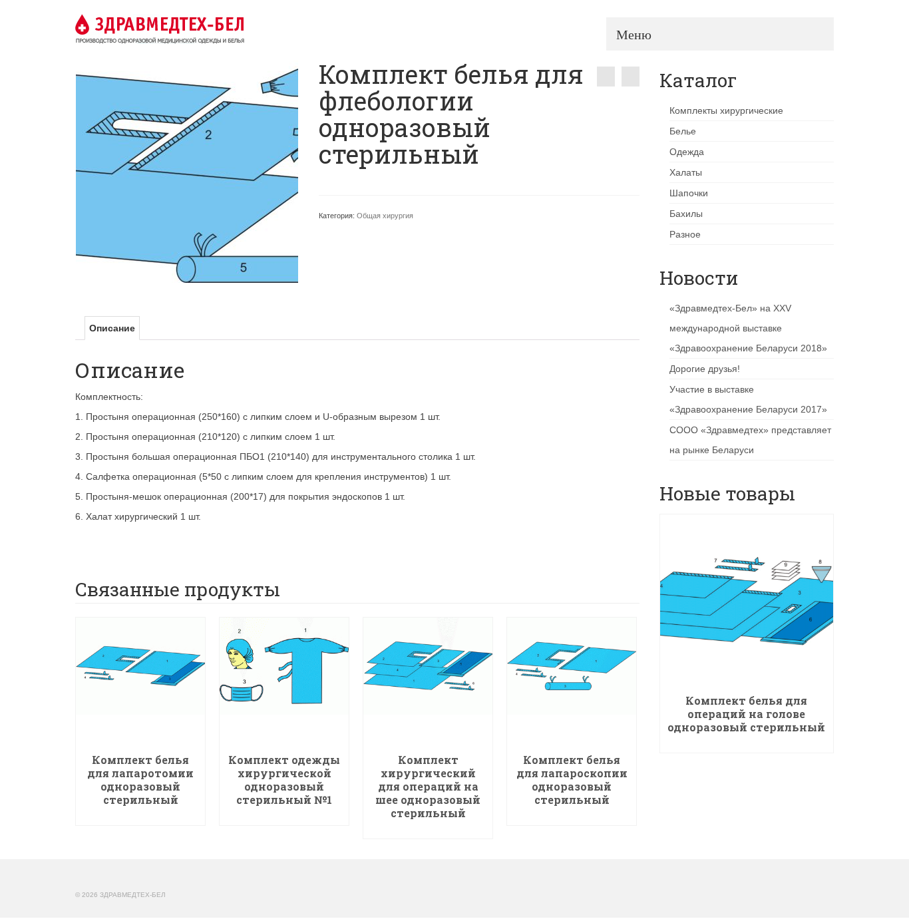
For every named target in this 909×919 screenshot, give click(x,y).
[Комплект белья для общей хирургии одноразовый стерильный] (630, 77)
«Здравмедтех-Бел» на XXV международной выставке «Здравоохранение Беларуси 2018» (748, 328)
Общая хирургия (385, 216)
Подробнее (141, 816)
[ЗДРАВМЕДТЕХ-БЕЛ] (195, 28)
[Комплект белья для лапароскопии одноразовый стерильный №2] (606, 77)
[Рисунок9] (187, 171)
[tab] (112, 328)
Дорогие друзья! (704, 368)
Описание (112, 328)
